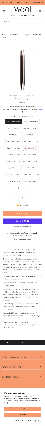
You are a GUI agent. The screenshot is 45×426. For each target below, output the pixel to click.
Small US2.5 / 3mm (13, 141)
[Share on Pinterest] (37, 342)
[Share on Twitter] (22, 342)
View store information (22, 240)
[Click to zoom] (39, 53)
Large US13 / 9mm (30, 181)
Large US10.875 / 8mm (31, 174)
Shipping (13, 107)
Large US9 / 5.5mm (30, 161)
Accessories (14, 35)
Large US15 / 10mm (22, 188)
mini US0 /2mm (13, 128)
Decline (22, 414)
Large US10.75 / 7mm (12, 174)
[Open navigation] (4, 11)
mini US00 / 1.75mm (31, 121)
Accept (22, 409)
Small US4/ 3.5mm (13, 148)
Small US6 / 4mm (14, 155)
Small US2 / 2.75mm (31, 135)
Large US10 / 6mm (12, 168)
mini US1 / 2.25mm (29, 128)
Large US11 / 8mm (14, 181)
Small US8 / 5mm (14, 161)
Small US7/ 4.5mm (30, 155)
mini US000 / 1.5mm (13, 121)
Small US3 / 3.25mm (31, 141)
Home (4, 35)
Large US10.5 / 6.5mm (30, 168)
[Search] (40, 21)
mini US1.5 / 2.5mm (13, 135)
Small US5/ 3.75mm (30, 148)
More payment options (22, 226)
